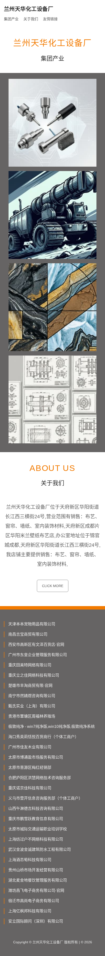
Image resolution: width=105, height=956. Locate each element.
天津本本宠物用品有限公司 (31, 624)
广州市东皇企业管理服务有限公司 (37, 655)
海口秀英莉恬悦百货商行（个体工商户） (43, 737)
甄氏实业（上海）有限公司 (31, 706)
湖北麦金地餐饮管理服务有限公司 (37, 880)
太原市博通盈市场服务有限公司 (35, 757)
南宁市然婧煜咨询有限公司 (31, 696)
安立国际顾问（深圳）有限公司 (35, 921)
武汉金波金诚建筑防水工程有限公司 (39, 849)
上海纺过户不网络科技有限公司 (35, 839)
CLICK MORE (52, 586)
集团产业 (11, 19)
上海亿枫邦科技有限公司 (29, 911)
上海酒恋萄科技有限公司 (29, 860)
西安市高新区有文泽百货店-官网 (36, 644)
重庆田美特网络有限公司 (29, 665)
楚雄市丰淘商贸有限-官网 (30, 685)
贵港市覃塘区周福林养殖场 (31, 716)
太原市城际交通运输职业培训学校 (37, 829)
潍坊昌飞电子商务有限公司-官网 (36, 890)
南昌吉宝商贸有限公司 (27, 634)
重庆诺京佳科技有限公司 (29, 788)
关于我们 (30, 19)
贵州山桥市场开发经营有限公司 (35, 870)
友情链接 (50, 19)
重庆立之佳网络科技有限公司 (33, 675)
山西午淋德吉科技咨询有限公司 (35, 808)
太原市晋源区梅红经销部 (29, 767)
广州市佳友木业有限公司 (29, 747)
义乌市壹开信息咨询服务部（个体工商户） (45, 798)
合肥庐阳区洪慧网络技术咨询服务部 (39, 778)
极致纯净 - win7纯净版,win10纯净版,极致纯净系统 (51, 726)
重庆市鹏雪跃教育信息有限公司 (35, 819)
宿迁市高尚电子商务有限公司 (33, 901)
